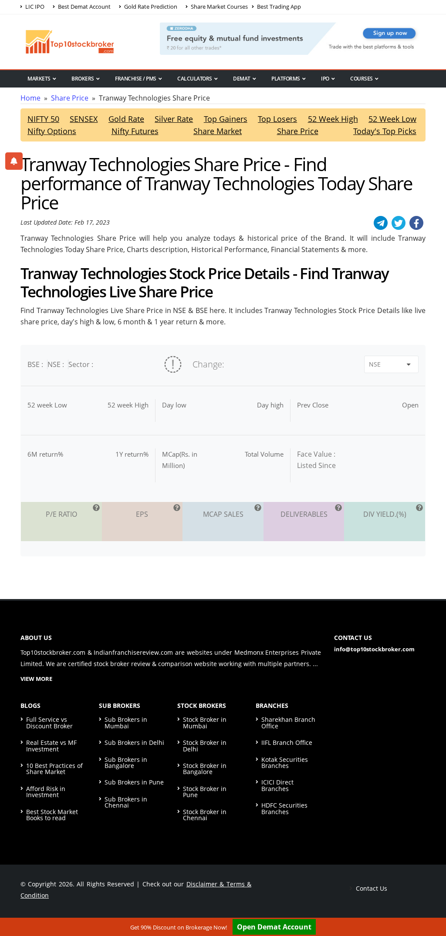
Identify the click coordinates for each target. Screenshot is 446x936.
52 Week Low (392, 119)
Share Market (217, 131)
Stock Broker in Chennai (204, 815)
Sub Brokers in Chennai (126, 802)
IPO (325, 78)
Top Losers (277, 119)
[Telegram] (381, 223)
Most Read (41, 93)
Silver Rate (174, 119)
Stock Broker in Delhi (204, 745)
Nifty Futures (135, 131)
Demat (241, 78)
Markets (39, 78)
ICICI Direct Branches (277, 785)
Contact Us (370, 888)
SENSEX (84, 119)
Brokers (82, 78)
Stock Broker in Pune (204, 791)
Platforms (285, 78)
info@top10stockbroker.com (374, 649)
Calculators (194, 78)
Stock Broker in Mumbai (204, 722)
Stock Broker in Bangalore (204, 768)
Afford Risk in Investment (45, 791)
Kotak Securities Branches (284, 762)
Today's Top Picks (384, 131)
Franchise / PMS (135, 78)
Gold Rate (126, 119)
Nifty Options (51, 131)
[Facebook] (416, 223)
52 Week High (333, 119)
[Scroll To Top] (431, 902)
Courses (361, 78)
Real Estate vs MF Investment (51, 745)
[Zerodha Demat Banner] (293, 38)
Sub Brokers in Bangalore (126, 762)
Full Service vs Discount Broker (49, 722)
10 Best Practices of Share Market (54, 768)
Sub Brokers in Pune (134, 782)
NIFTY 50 (43, 119)
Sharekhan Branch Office (288, 722)
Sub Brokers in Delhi (134, 742)
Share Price (69, 98)
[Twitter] (398, 223)
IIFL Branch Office (286, 742)
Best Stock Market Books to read (52, 815)
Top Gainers (225, 119)
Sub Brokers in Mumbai (126, 722)
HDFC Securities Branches (284, 808)
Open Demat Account (274, 927)
